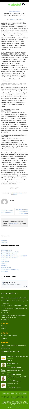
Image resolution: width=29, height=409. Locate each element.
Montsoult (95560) (6, 267)
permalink (15, 194)
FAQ (2, 397)
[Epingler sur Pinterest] (18, 188)
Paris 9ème (4, 263)
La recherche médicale (14, 11)
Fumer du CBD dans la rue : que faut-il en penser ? (14, 301)
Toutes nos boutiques (6, 250)
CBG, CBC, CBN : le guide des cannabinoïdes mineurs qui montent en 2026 (13, 316)
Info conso (17, 396)
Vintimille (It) (4, 271)
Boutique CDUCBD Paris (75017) (10, 252)
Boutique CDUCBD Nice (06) (9, 254)
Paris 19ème (4, 265)
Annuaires (25, 397)
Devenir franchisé (16, 397)
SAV (12, 396)
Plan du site (4, 242)
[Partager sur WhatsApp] (11, 188)
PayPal (14, 398)
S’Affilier (7, 397)
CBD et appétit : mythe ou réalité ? (10, 298)
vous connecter (13, 223)
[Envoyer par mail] (16, 188)
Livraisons (7, 396)
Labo (22, 396)
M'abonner (4, 240)
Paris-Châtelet (5, 261)
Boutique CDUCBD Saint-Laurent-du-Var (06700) (14, 256)
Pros (26, 396)
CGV (2, 396)
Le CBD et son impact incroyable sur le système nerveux (22, 211)
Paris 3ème (4, 259)
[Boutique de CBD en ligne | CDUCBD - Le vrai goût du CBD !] (14, 4)
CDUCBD (20, 19)
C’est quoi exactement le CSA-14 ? (10, 305)
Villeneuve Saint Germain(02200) (10, 269)
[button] (2, 4)
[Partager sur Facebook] (13, 188)
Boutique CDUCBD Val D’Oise (9, 257)
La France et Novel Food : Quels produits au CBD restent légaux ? (14, 309)
